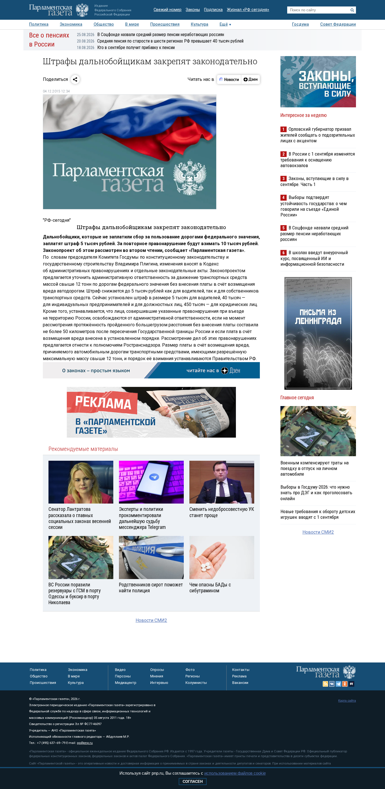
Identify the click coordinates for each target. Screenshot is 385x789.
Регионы (192, 676)
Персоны (123, 676)
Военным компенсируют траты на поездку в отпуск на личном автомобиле (314, 468)
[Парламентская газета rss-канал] (325, 684)
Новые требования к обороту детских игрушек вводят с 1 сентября (317, 514)
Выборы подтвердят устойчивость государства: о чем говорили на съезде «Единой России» (313, 205)
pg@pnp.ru (85, 743)
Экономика (71, 24)
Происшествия (165, 24)
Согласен (193, 781)
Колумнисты (196, 683)
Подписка (213, 9)
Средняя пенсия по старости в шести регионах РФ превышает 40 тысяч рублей (160, 41)
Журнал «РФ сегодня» (248, 9)
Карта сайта (347, 700)
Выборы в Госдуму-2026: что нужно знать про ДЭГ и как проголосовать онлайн (316, 492)
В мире (132, 24)
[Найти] (352, 10)
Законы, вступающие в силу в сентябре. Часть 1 (314, 181)
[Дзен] (250, 79)
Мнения (156, 676)
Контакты (240, 670)
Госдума (300, 24)
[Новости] (229, 79)
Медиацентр (125, 683)
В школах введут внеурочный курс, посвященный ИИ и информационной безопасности (314, 258)
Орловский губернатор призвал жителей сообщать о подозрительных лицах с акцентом (317, 134)
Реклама (239, 676)
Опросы (157, 670)
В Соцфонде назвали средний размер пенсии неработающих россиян (150, 34)
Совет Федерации (338, 24)
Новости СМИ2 (151, 620)
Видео (120, 670)
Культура (199, 24)
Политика (38, 24)
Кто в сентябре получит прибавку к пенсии (126, 47)
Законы (193, 9)
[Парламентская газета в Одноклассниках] (345, 684)
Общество (104, 24)
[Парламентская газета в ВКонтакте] (332, 684)
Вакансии (240, 683)
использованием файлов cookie (235, 773)
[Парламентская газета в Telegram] (338, 684)
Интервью (159, 683)
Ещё (224, 24)
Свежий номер (168, 9)
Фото (190, 670)
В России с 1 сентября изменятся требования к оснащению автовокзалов (317, 159)
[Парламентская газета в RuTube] (351, 684)
